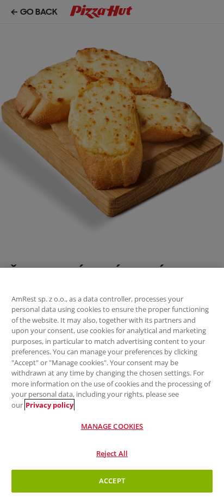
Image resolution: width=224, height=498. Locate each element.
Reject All (112, 453)
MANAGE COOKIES (112, 426)
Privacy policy (49, 405)
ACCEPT (112, 480)
